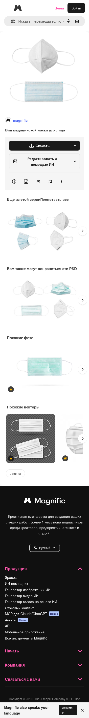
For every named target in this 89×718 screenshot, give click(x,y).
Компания (15, 665)
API (7, 625)
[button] (44, 548)
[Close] (82, 710)
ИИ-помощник (16, 583)
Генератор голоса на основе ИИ (31, 601)
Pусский (44, 548)
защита (15, 473)
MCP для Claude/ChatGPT (31, 613)
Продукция (16, 568)
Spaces (11, 577)
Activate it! (67, 710)
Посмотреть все (54, 199)
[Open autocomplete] (11, 21)
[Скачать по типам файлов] (75, 146)
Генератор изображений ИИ (27, 589)
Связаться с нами (22, 679)
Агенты (16, 619)
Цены (59, 7)
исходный (33, 42)
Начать (12, 651)
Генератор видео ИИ (22, 595)
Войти (76, 7)
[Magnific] (44, 502)
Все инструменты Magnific (26, 638)
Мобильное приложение (24, 631)
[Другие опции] (62, 181)
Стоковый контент (19, 607)
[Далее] (82, 231)
